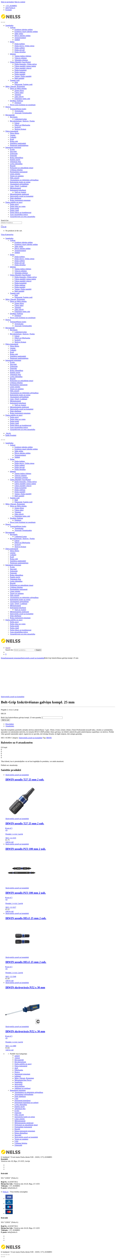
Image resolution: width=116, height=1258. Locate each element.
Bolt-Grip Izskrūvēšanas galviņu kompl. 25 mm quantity (21, 718)
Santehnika (9, 25)
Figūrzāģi (13, 156)
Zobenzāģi (14, 153)
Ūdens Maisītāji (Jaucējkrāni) (20, 62)
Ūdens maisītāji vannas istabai (25, 66)
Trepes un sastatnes (17, 176)
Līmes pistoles (15, 174)
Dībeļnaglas (18, 1070)
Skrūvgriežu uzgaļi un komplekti (21, 196)
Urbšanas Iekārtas (16, 170)
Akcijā (8, 433)
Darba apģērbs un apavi (13, 202)
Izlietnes (13, 54)
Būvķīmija (13, 117)
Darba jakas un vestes (17, 206)
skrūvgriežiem (19, 1086)
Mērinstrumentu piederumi (19, 194)
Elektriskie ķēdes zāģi (22, 99)
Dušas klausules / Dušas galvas (25, 64)
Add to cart (5, 720)
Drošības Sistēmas (16, 101)
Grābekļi (13, 137)
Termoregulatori (20, 38)
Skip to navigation (7, 2)
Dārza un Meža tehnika (18, 88)
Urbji (16, 1141)
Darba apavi (14, 204)
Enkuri (16, 123)
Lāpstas (12, 135)
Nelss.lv (5, 1192)
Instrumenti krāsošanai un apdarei (26, 1103)
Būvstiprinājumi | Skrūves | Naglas (22, 121)
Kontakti (8, 10)
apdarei (17, 1056)
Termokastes (18, 111)
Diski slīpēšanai (15, 198)
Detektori (17, 103)
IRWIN (49, 738)
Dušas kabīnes (19, 44)
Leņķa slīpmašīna (16, 164)
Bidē (16, 82)
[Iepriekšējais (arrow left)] (2, 1256)
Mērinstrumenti (15, 188)
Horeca (8, 107)
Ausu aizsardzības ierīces (19, 214)
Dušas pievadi (19, 50)
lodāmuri (17, 1076)
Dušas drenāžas (20, 52)
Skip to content (19, 2)
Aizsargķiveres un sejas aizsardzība (22, 217)
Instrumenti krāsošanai (18, 190)
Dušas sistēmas (19, 72)
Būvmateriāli (10, 115)
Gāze (16, 1098)
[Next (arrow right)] (4, 1256)
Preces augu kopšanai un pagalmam (22, 105)
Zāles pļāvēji (19, 97)
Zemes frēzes (19, 90)
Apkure (12, 27)
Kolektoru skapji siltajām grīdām (26, 32)
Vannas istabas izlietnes (22, 56)
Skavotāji (13, 151)
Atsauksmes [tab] (9, 726)
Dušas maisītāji (19, 74)
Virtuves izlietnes (20, 58)
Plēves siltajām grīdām (22, 36)
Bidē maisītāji (19, 78)
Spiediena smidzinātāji (18, 143)
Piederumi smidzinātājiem (19, 145)
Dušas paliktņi (19, 48)
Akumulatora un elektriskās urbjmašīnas (24, 180)
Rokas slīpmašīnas (16, 158)
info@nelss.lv (10, 8)
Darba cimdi (14, 210)
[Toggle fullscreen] (4, 1254)
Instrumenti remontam (13, 147)
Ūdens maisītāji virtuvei (22, 68)
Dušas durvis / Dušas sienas (24, 46)
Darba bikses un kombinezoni (20, 212)
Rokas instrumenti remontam (20, 200)
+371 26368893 (11, 6)
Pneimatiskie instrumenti (18, 172)
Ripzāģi (13, 166)
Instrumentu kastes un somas (20, 182)
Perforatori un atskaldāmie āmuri (21, 168)
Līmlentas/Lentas (20, 119)
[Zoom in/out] (2, 1254)
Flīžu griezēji (14, 178)
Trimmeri (17, 95)
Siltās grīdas (18, 34)
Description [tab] (9, 724)
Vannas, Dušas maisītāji (22, 76)
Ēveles (12, 149)
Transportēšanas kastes (18, 109)
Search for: (5, 220)
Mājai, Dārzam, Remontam (15, 86)
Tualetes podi (14, 80)
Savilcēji (17, 127)
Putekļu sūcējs (15, 160)
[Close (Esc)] (9, 1254)
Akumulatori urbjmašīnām (19, 184)
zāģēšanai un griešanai (22, 1088)
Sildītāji (17, 40)
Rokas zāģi (14, 141)
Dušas (12, 42)
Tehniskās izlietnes (21, 60)
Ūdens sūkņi (18, 93)
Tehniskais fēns (15, 162)
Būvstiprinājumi (20, 1062)
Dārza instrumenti (11, 131)
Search (7, 648)
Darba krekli (14, 208)
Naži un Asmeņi (20, 192)
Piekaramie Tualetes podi (23, 84)
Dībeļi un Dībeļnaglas (22, 125)
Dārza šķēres (14, 133)
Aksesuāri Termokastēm (23, 113)
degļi (16, 1068)
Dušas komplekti (20, 70)
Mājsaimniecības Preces (22, 1080)
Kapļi (12, 139)
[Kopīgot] (6, 1254)
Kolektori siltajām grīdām (23, 29)
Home (3, 658)
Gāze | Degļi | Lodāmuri (18, 186)
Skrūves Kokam (20, 129)
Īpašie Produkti (10, 435)
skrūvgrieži (18, 1084)
